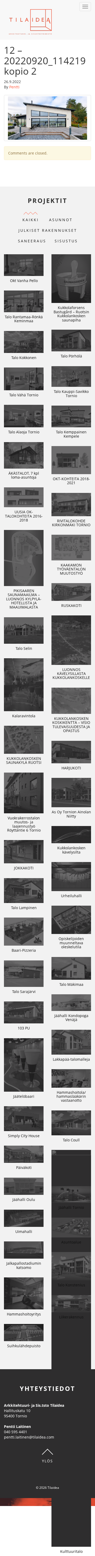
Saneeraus (32, 240)
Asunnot (61, 219)
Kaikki (30, 219)
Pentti (14, 86)
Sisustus (66, 240)
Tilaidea (30, 20)
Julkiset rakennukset (47, 230)
